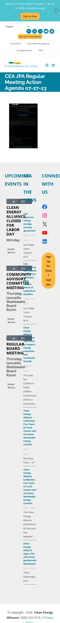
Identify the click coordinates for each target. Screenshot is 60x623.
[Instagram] (34, 31)
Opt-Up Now (30, 16)
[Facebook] (28, 31)
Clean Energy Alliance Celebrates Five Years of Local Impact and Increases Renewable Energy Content (29, 427)
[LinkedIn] (51, 31)
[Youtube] (46, 31)
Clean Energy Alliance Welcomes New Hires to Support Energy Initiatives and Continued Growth (29, 344)
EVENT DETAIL (8, 251)
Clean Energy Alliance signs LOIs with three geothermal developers (29, 553)
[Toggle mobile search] (47, 65)
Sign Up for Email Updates (49, 270)
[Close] (56, 11)
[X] (40, 31)
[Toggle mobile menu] (53, 65)
